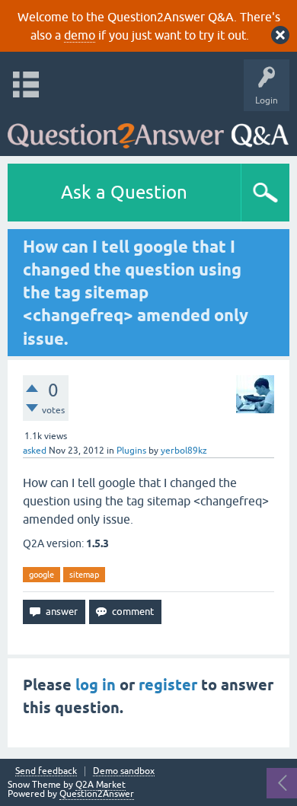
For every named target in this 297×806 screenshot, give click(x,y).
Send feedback (46, 771)
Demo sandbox (124, 771)
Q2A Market (100, 784)
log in (95, 685)
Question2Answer (96, 793)
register (168, 685)
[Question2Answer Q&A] (148, 129)
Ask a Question (124, 192)
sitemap (84, 574)
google (41, 574)
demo (79, 35)
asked (34, 450)
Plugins (131, 450)
